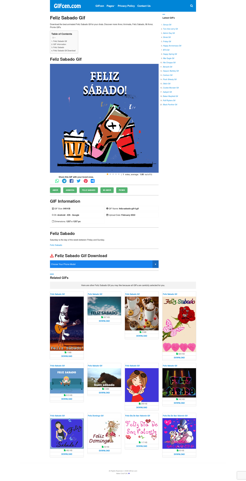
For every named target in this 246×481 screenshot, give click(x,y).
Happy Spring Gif (170, 54)
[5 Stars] (118, 174)
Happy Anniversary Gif (172, 45)
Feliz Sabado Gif (60, 41)
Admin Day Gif (169, 33)
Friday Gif (167, 41)
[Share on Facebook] (73, 182)
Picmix (122, 190)
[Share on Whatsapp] (58, 182)
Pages (110, 6)
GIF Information (59, 44)
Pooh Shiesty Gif (170, 79)
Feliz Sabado (58, 47)
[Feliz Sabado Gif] (104, 118)
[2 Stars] (110, 174)
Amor (55, 190)
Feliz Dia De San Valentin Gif (137, 415)
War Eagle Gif (168, 58)
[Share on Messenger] (94, 182)
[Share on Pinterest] (87, 182)
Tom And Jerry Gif (170, 29)
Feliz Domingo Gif (96, 415)
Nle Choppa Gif (169, 62)
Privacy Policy (126, 6)
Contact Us (144, 6)
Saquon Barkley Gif (171, 71)
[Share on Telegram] (65, 182)
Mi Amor (107, 190)
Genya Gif (167, 24)
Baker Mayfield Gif (170, 96)
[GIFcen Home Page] (67, 5)
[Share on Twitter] (79, 182)
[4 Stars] (116, 174)
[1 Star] (107, 174)
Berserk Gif (167, 66)
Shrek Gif (167, 37)
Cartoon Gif (167, 75)
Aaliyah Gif (167, 92)
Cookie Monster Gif (171, 87)
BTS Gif (166, 50)
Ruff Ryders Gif (169, 100)
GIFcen (99, 6)
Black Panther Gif (170, 104)
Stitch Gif (166, 83)
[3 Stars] (113, 174)
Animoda (70, 190)
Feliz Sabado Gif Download (64, 50)
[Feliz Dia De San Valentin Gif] (142, 429)
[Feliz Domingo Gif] (104, 431)
